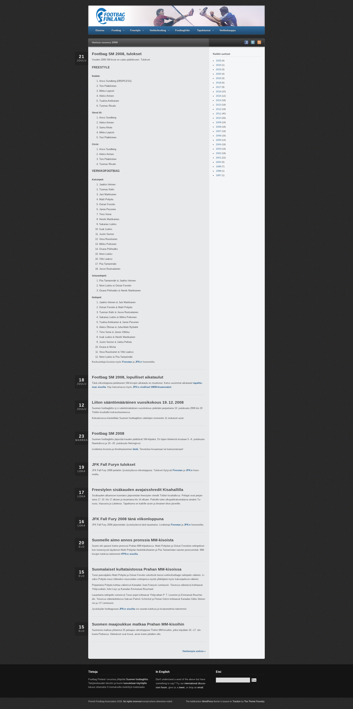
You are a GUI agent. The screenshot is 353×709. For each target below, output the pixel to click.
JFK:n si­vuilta (127, 609)
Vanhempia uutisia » (194, 651)
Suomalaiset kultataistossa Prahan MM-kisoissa (136, 569)
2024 (218, 65)
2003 (218, 149)
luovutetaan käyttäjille (135, 683)
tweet (182, 687)
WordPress (207, 701)
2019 (218, 78)
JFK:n (138, 361)
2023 (218, 69)
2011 (218, 113)
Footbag (114, 32)
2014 (218, 100)
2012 (218, 109)
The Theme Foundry (254, 701)
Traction (237, 701)
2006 (218, 135)
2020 (218, 74)
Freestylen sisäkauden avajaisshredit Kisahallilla (137, 489)
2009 (218, 122)
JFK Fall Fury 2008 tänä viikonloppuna (128, 519)
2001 (218, 157)
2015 (218, 96)
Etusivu (100, 30)
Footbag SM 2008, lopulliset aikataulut (127, 377)
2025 (218, 60)
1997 (218, 175)
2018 (218, 82)
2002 (218, 153)
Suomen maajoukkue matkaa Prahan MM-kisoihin (138, 624)
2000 (218, 162)
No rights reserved (132, 701)
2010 (218, 118)
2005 (218, 140)
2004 (218, 144)
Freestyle (133, 32)
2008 (218, 127)
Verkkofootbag (156, 32)
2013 (218, 104)
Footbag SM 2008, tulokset (117, 54)
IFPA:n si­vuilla (129, 554)
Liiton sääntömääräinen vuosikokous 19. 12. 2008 (138, 402)
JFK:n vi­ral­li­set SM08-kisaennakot (152, 387)
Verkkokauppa (228, 30)
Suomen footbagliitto (137, 679)
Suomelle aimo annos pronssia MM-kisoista (133, 540)
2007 (218, 131)
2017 (218, 87)
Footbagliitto (182, 30)
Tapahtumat (201, 32)
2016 (218, 91)
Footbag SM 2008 (108, 433)
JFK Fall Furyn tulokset (113, 464)
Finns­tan (127, 361)
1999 (218, 166)
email (200, 687)
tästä (135, 449)
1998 (218, 171)
